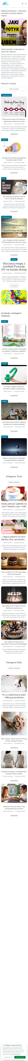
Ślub (5, 30)
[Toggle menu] (25, 3)
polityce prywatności (16, 1054)
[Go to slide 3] (24, 43)
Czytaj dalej (14, 285)
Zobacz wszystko (14, 89)
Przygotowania (6, 95)
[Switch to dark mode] (22, 3)
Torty (3, 178)
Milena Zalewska (8, 124)
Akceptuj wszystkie (20, 1057)
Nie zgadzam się (8, 1057)
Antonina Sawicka (7, 201)
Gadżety (4, 140)
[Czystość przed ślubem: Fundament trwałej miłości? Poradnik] (14, 32)
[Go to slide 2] (23, 43)
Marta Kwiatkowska (8, 40)
